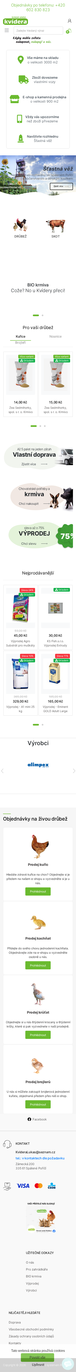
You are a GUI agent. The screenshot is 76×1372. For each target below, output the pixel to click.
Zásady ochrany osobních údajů (31, 1336)
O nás (30, 1262)
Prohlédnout (38, 891)
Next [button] (74, 771)
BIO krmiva (33, 1276)
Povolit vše (37, 1357)
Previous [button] (2, 771)
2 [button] (42, 315)
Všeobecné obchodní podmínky (31, 1329)
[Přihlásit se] (69, 20)
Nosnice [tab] (55, 336)
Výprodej (32, 1283)
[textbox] (38, 30)
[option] (38, 175)
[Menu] (6, 30)
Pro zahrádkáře (37, 1269)
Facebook (40, 1119)
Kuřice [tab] (20, 336)
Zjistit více (58, 186)
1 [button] (36, 315)
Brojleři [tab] (20, 343)
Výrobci (31, 1290)
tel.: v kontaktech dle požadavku (40, 1158)
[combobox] (38, 30)
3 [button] (45, 426)
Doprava (15, 1322)
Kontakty (15, 1343)
